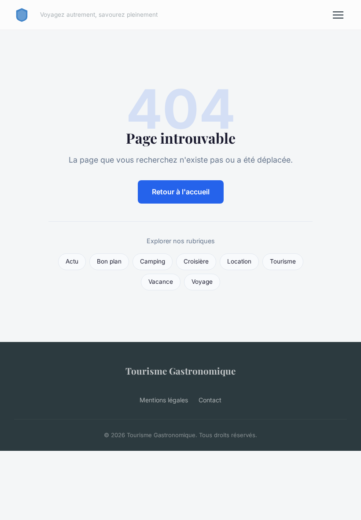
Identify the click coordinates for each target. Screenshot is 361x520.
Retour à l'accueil (181, 191)
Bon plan (109, 261)
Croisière (196, 261)
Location (239, 261)
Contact (210, 400)
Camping (152, 261)
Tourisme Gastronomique (180, 370)
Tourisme (283, 261)
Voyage (202, 281)
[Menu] (338, 15)
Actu (72, 261)
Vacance (160, 281)
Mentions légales (164, 400)
